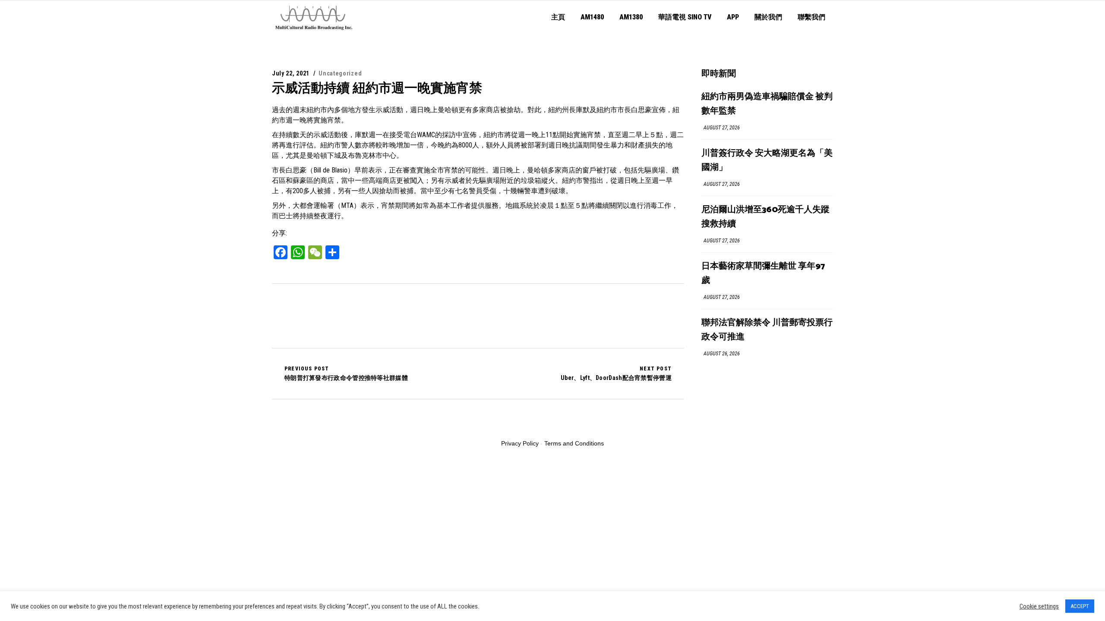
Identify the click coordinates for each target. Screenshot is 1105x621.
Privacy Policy (520, 443)
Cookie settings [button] (1039, 606)
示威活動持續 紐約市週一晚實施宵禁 (377, 87)
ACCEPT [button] (1079, 606)
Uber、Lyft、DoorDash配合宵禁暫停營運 (616, 373)
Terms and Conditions (574, 443)
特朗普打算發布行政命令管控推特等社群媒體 (346, 373)
